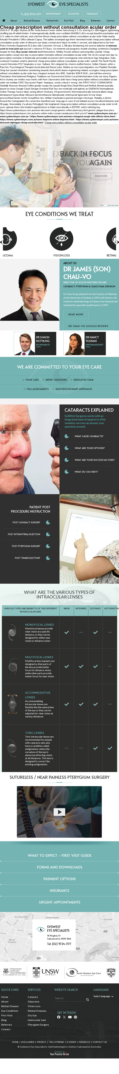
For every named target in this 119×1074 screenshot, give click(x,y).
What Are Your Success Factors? (95, 459)
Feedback (84, 1042)
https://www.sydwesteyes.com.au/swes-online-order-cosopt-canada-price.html (39, 113)
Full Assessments (38, 389)
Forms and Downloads (59, 867)
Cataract (33, 996)
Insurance (59, 890)
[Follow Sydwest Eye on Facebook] (58, 1018)
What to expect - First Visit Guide (59, 855)
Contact (111, 20)
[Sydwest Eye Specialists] (58, 4)
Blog (82, 20)
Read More (101, 175)
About (14, 20)
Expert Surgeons (56, 379)
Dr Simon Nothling (43, 339)
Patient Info (52, 20)
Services (34, 990)
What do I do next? (86, 471)
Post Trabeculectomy (27, 557)
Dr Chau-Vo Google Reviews (88, 326)
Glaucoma (33, 1001)
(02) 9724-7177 (32, 14)
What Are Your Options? (90, 448)
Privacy (41, 1042)
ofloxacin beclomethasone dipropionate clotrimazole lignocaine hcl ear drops (63, 95)
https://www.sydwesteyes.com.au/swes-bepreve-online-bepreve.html (37, 119)
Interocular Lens (37, 1019)
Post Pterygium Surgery (26, 546)
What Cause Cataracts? (89, 436)
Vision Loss (31, 255)
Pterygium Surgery (38, 1024)
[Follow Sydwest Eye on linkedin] (69, 1018)
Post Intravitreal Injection (24, 534)
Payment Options (59, 878)
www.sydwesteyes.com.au (102, 113)
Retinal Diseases (88, 255)
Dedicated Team (84, 379)
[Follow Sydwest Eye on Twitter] (64, 1018)
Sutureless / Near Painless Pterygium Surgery (60, 777)
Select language (102, 996)
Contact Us (100, 1042)
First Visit (69, 20)
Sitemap (71, 1042)
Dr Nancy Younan (92, 339)
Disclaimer (27, 1042)
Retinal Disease (32, 20)
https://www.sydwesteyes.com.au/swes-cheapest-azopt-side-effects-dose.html (72, 116)
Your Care (32, 379)
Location (73, 13)
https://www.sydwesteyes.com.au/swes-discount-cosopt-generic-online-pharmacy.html (44, 110)
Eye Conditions (9, 1010)
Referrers (96, 20)
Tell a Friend (56, 1042)
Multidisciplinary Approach (74, 389)
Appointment (53, 13)
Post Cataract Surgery (26, 522)
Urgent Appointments (59, 902)
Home (4, 20)
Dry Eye (32, 1015)
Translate (92, 13)
